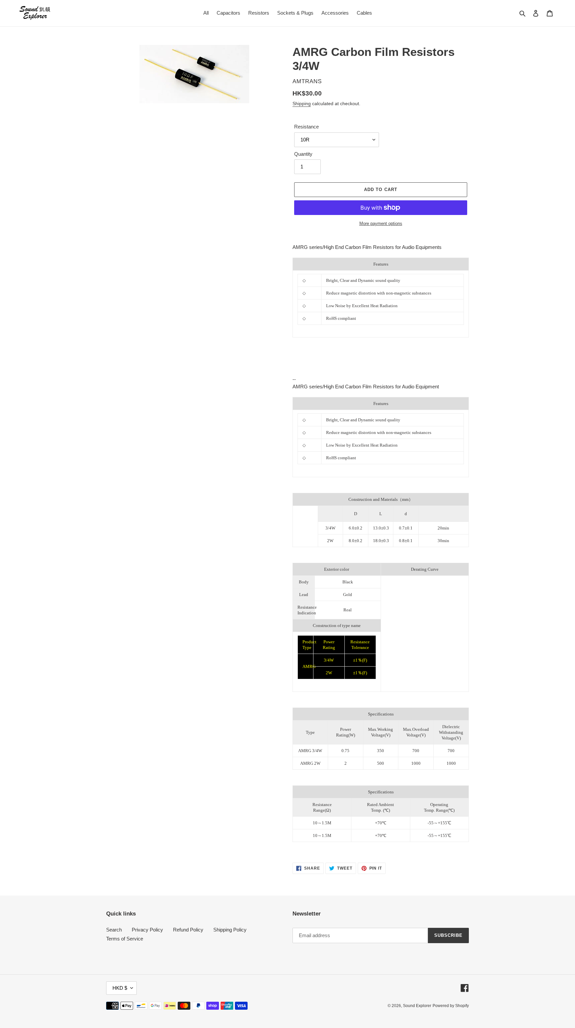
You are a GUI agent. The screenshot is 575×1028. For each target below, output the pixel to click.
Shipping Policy (230, 929)
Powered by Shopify (451, 1005)
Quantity (303, 154)
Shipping (301, 103)
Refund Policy (188, 929)
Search (114, 929)
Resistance (306, 126)
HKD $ (119, 988)
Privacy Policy (147, 929)
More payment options (380, 223)
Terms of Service (124, 938)
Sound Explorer (417, 1005)
